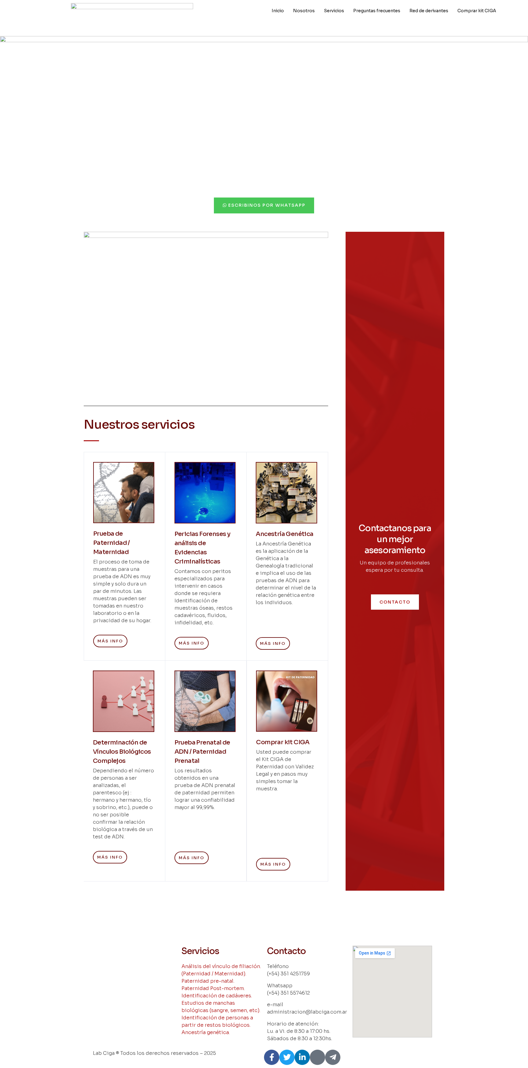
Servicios (334, 10)
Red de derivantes (428, 10)
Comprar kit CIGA (476, 10)
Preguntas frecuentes (376, 10)
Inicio (278, 10)
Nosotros (304, 10)
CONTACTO (395, 602)
